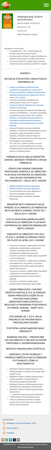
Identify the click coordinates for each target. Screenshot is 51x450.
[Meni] (46, 5)
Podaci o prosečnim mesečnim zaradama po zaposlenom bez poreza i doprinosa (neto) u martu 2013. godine (27, 94)
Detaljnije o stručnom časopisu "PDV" (21, 423)
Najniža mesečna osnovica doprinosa (25, 186)
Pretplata (10, 433)
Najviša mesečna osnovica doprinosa (25, 189)
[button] (2, 439)
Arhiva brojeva (12, 428)
